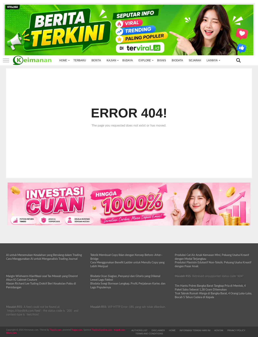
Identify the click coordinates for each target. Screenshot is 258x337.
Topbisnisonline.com (102, 330)
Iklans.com (11, 333)
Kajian (111, 60)
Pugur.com (77, 330)
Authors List (139, 330)
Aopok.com (119, 330)
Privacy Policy (236, 330)
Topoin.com (55, 330)
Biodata (177, 60)
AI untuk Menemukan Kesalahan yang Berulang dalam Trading (44, 255)
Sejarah (195, 60)
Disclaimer (158, 330)
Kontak (218, 330)
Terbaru (79, 60)
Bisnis (161, 60)
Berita (96, 60)
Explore (144, 60)
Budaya (127, 60)
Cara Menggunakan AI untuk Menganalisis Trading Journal (41, 258)
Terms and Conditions (149, 333)
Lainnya (212, 60)
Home (63, 60)
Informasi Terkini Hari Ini (195, 330)
